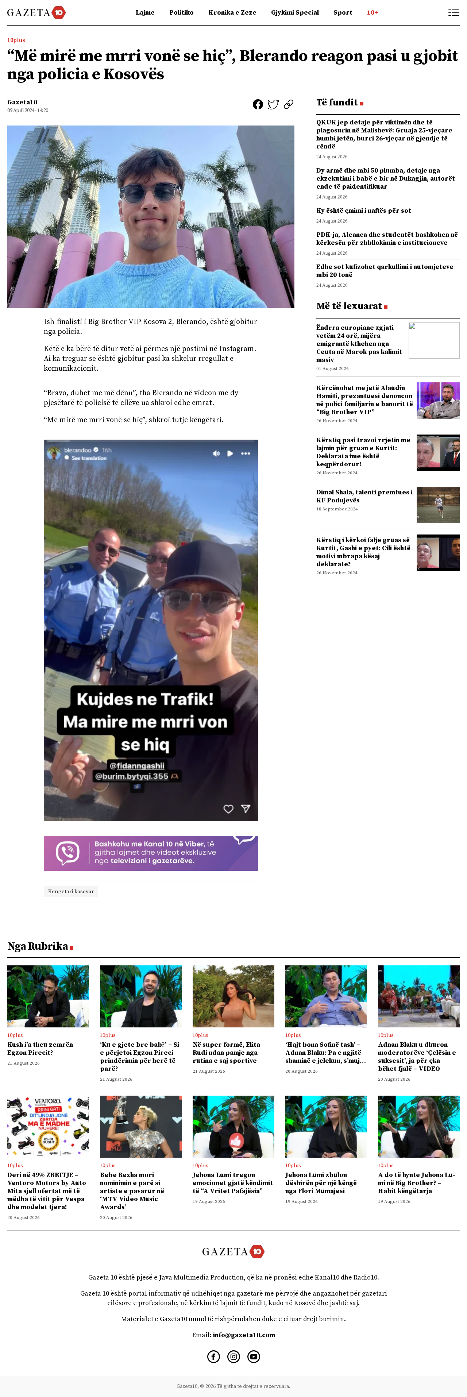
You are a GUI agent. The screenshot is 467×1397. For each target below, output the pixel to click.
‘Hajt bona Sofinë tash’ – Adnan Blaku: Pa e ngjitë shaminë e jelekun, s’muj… (325, 1053)
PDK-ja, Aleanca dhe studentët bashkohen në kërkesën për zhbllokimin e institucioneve (387, 239)
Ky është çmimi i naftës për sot (363, 211)
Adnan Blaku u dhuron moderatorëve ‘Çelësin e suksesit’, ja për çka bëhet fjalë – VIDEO (417, 1057)
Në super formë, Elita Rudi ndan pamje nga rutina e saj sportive (226, 1053)
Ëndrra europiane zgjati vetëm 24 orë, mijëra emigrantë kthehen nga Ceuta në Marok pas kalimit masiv (359, 344)
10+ (372, 12)
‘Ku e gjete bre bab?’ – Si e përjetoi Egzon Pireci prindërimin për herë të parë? (139, 1057)
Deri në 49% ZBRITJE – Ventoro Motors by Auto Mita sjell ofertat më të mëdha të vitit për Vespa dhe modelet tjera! (46, 1191)
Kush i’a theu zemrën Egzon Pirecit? (40, 1049)
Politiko (181, 12)
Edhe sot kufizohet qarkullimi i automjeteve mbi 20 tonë (385, 271)
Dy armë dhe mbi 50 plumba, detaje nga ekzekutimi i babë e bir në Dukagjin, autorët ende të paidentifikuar (385, 178)
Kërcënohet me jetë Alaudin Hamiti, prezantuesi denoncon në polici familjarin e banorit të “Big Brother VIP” (364, 400)
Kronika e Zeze (232, 12)
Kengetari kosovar (71, 891)
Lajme (145, 12)
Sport (342, 12)
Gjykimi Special (295, 12)
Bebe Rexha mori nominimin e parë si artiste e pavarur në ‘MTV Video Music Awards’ (132, 1191)
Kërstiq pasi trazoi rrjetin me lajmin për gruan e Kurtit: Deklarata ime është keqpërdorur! (363, 452)
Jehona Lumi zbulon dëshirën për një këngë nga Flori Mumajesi (321, 1183)
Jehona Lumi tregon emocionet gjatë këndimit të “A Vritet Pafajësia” (233, 1183)
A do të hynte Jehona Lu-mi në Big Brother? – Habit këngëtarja (416, 1183)
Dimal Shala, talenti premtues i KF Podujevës (364, 496)
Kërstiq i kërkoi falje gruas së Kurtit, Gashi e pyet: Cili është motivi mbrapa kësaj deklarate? (363, 552)
